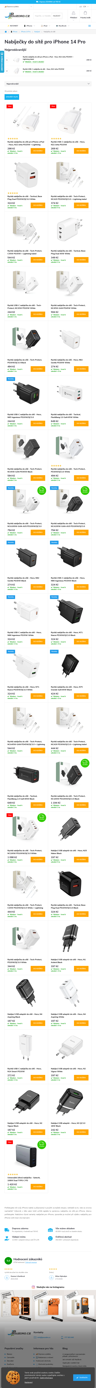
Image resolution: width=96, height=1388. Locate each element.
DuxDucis (10, 1364)
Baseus (9, 1354)
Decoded (10, 1361)
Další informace (46, 1378)
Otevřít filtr (12, 97)
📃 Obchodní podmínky (44, 1364)
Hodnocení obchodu (43, 1361)
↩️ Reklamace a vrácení (44, 1357)
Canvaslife (10, 1357)
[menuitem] (13, 26)
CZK (84, 7)
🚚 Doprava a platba (12, 7)
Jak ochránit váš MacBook (72, 1359)
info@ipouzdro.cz (43, 1337)
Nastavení (28, 1382)
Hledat (56, 16)
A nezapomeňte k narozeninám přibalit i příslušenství (74, 1355)
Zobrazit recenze (31, 1262)
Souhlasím (83, 1377)
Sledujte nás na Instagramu (50, 1287)
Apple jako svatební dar (71, 1363)
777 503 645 (69, 1337)
